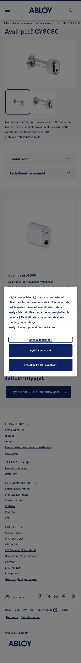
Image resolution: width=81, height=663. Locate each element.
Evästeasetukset (40, 339)
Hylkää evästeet (40, 350)
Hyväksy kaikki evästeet (40, 364)
